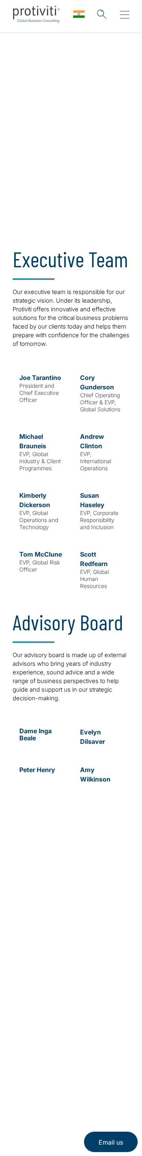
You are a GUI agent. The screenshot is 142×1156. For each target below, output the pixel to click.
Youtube (79, 1072)
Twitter (40, 1072)
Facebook (59, 1072)
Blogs (99, 1072)
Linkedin (20, 1072)
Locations (29, 988)
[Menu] (124, 15)
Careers (26, 966)
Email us (111, 1142)
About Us (28, 943)
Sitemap (26, 1010)
